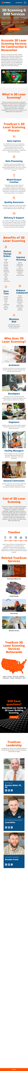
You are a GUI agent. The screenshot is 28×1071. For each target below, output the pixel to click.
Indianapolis (6, 678)
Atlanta (4, 676)
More (24, 678)
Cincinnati (15, 676)
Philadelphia (18, 678)
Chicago (10, 676)
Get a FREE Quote (14, 29)
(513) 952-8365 (19, 2)
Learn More (14, 717)
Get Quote (14, 1069)
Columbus (21, 676)
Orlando (12, 678)
